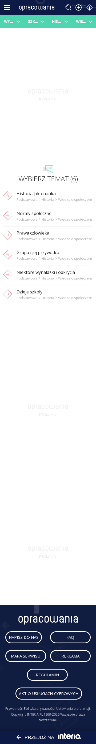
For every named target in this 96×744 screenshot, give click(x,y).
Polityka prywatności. (39, 708)
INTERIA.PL (35, 714)
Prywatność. (14, 708)
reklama (70, 656)
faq (70, 637)
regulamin (47, 674)
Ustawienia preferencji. (73, 708)
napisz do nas (23, 637)
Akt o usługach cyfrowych (49, 693)
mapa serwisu (25, 656)
